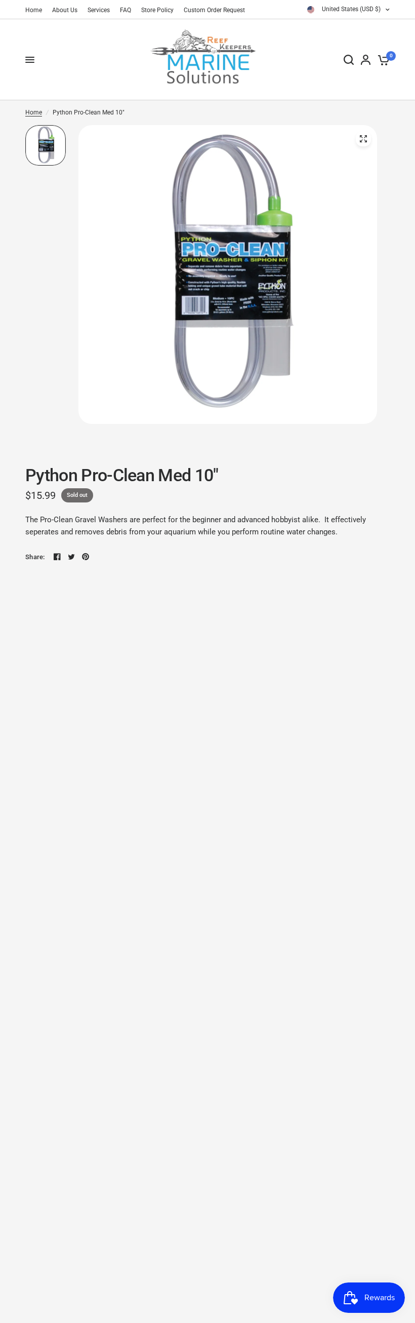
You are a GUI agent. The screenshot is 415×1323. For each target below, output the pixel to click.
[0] (382, 59)
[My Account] (365, 59)
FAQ (125, 10)
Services (99, 10)
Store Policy (157, 10)
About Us (64, 10)
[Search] (348, 59)
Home (33, 10)
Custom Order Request (214, 10)
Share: (35, 557)
